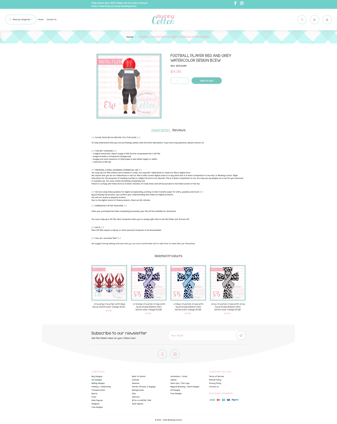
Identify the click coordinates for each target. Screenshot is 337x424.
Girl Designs (96, 380)
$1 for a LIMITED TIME (141, 400)
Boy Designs (96, 376)
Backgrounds (138, 390)
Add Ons (136, 397)
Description (161, 130)
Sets (134, 393)
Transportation (98, 390)
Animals (135, 380)
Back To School (138, 376)
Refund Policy (215, 380)
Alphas (173, 380)
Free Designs (97, 407)
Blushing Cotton (175, 420)
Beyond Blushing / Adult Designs (184, 386)
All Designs (175, 390)
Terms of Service (216, 376)
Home (129, 36)
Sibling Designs (98, 383)
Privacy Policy (215, 383)
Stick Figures (97, 400)
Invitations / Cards (178, 376)
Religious (95, 404)
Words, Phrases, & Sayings (144, 386)
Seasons (135, 383)
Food (93, 397)
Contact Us (214, 386)
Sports (94, 393)
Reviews (178, 130)
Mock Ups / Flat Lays (179, 383)
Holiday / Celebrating (101, 386)
